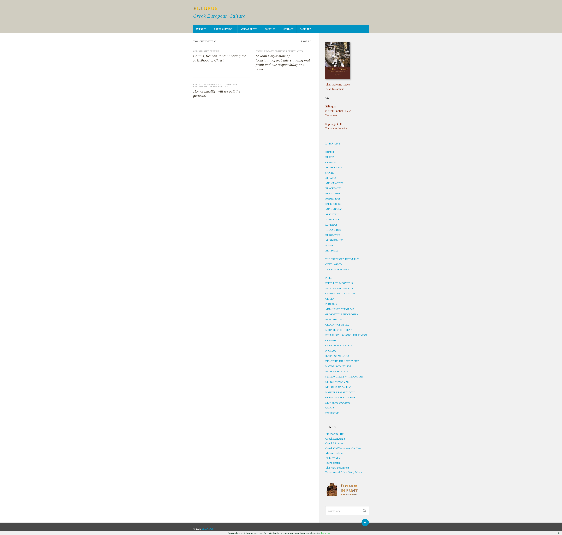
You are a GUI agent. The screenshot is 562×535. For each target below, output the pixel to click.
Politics (270, 29)
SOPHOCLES (332, 219)
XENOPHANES (333, 188)
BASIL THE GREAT (335, 319)
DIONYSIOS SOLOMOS (337, 403)
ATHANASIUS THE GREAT (339, 309)
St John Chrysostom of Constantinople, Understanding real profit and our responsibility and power (283, 62)
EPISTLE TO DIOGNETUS (339, 283)
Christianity (201, 51)
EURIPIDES (331, 225)
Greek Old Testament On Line (343, 448)
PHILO (328, 278)
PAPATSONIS (332, 413)
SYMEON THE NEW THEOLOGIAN (344, 376)
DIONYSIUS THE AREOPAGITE (342, 361)
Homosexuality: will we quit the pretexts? (216, 93)
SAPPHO (330, 173)
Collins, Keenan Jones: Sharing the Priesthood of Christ (219, 58)
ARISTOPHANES (334, 240)
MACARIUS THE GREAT (338, 330)
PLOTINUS (331, 304)
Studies (214, 51)
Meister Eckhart (335, 453)
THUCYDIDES (333, 230)
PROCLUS (330, 351)
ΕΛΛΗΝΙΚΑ (305, 29)
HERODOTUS (332, 235)
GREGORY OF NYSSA (337, 324)
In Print (201, 29)
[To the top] (365, 522)
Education (199, 84)
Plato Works (332, 457)
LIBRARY (333, 143)
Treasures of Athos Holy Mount (344, 472)
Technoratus (332, 462)
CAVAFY (330, 408)
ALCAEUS (330, 178)
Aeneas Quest (248, 29)
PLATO (329, 245)
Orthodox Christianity (289, 51)
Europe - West (215, 84)
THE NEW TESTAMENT (338, 269)
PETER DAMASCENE (336, 371)
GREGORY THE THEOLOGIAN (341, 314)
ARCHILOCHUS (333, 167)
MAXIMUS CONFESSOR (338, 366)
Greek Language (335, 438)
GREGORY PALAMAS (337, 382)
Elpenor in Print (334, 433)
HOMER (329, 152)
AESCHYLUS (332, 214)
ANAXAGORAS (333, 209)
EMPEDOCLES (333, 204)
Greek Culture (223, 29)
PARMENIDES (332, 198)
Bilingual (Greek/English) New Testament (338, 111)
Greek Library (265, 51)
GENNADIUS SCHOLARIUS (340, 397)
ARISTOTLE (331, 250)
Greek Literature (335, 443)
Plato (213, 86)
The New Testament (337, 467)
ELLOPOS (205, 8)
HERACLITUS (332, 193)
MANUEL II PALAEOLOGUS (340, 392)
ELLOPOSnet (208, 528)
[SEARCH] (364, 510)
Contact (288, 29)
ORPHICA (330, 162)
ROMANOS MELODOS (337, 356)
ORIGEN (329, 299)
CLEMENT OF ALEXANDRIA (341, 293)
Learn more (326, 533)
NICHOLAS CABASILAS (338, 387)
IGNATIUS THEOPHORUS (339, 288)
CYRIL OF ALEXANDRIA (338, 345)
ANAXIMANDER (334, 183)
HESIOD (329, 157)
